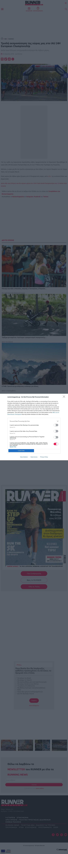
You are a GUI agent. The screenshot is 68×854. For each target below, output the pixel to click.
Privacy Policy (44, 457)
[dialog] (34, 427)
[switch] (56, 425)
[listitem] (34, 421)
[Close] (64, 397)
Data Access (34, 457)
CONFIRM (21, 450)
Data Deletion (24, 457)
